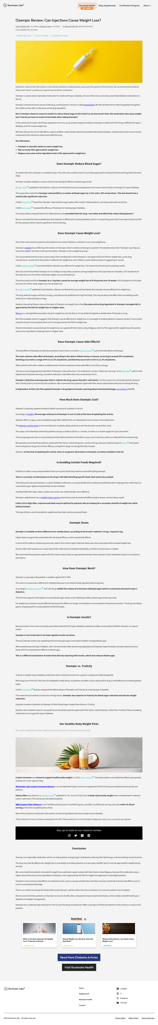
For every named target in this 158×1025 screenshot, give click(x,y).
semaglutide (89, 104)
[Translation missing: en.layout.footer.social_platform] (69, 836)
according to (122, 389)
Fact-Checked (42, 35)
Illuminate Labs (14, 1018)
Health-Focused (60, 35)
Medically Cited (24, 35)
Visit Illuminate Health (79, 967)
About (146, 5)
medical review (47, 795)
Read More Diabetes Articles (79, 957)
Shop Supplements (107, 5)
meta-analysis (86, 777)
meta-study (26, 208)
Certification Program (129, 5)
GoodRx (30, 414)
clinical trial (26, 202)
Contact (82, 1005)
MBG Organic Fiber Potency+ (29, 804)
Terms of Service (148, 1018)
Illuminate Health (87, 5)
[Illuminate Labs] (13, 5)
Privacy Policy (120, 1018)
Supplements (84, 994)
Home (81, 988)
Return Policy (134, 1018)
